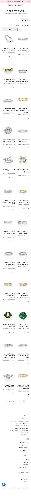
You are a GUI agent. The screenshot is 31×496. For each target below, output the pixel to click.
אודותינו (26, 453)
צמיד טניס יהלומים (23, 467)
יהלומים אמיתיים (24, 450)
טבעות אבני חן (24, 479)
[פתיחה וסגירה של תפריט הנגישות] (3, 484)
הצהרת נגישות (24, 445)
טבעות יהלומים (24, 462)
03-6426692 (22, 418)
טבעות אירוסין (24, 482)
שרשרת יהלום (25, 470)
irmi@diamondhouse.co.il (17, 421)
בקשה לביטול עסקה (23, 443)
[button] (28, 5)
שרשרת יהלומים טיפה (23, 472)
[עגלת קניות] (2, 5)
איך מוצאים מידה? (23, 448)
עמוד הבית (24, 13)
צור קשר (26, 455)
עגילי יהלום (25, 465)
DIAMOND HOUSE (15, 5)
